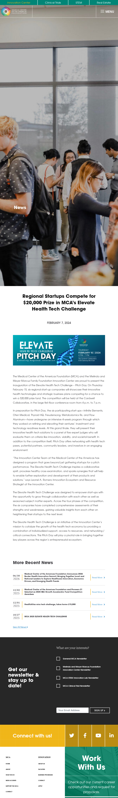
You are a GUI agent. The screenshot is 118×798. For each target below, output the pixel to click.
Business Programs (45, 775)
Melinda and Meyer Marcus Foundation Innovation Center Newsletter (82, 668)
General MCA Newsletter (75, 658)
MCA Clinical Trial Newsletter (76, 686)
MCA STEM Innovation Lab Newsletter (80, 678)
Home (8, 764)
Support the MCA (12, 786)
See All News (20, 627)
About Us (41, 764)
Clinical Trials (53, 2)
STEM (79, 2)
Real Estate (104, 2)
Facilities (41, 769)
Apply (40, 786)
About (8, 769)
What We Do (10, 775)
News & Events (11, 780)
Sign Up (99, 710)
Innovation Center (18, 2)
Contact (9, 792)
